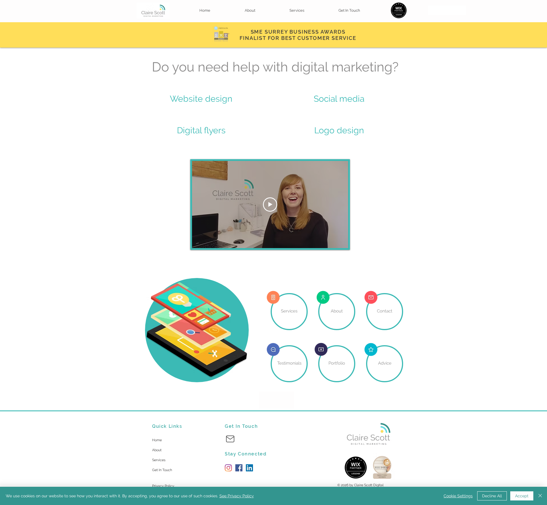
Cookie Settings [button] (458, 496)
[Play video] (270, 204)
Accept (521, 496)
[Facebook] (238, 467)
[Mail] (230, 439)
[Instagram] (228, 467)
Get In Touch (162, 470)
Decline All (492, 496)
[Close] (540, 495)
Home (157, 440)
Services (159, 460)
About (157, 450)
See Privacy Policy (236, 496)
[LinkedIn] (249, 467)
